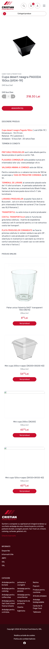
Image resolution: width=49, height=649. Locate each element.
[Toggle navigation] (44, 5)
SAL (3, 566)
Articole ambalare (40, 596)
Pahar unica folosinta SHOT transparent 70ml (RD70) (25, 308)
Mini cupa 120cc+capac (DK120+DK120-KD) (24, 477)
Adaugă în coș (17, 108)
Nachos (36, 582)
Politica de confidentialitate (24, 639)
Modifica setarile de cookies (24, 635)
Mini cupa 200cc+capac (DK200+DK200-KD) (24, 366)
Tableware (37, 612)
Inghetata (21, 611)
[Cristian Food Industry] (8, 5)
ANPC (4, 558)
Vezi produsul (25, 323)
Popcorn (36, 586)
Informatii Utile (7, 554)
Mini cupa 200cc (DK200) (24, 422)
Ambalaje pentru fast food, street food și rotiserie (8, 603)
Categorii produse (24, 14)
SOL (3, 562)
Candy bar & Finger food (11, 74)
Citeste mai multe (9, 536)
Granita (20, 607)
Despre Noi (6, 551)
